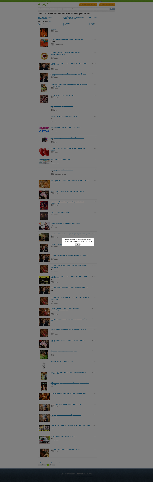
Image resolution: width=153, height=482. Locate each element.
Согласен (77, 244)
